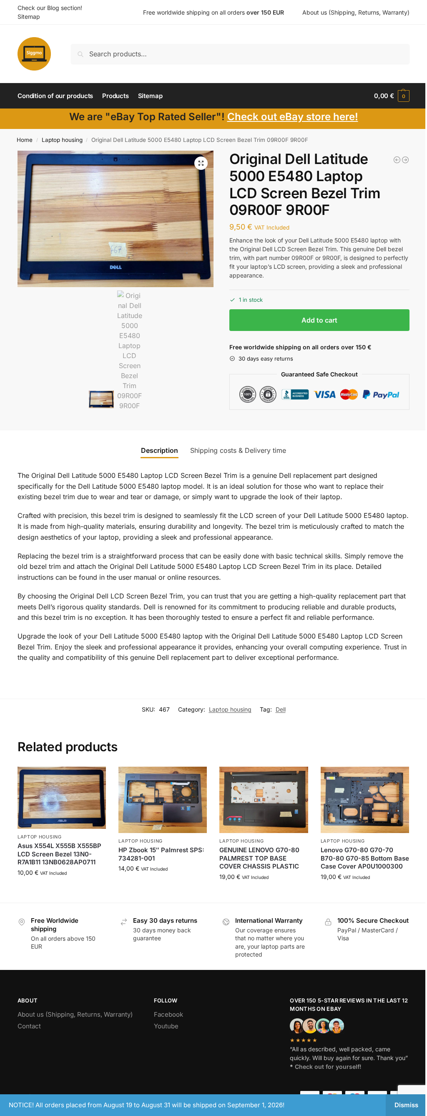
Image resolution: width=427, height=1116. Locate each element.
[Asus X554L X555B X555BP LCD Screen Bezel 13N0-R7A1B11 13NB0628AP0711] (62, 798)
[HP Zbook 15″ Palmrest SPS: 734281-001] (162, 800)
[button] (391, 96)
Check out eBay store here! (292, 117)
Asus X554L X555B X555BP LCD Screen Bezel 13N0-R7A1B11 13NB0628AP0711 (59, 854)
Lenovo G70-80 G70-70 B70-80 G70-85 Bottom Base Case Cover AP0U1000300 (365, 858)
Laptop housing (62, 139)
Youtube (166, 1026)
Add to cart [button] (62, 890)
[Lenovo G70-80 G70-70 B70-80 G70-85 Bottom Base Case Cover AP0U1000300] (365, 800)
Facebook (168, 1014)
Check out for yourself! (328, 1066)
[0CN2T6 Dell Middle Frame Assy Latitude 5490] (405, 160)
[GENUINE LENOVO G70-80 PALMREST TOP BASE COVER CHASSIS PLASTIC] (263, 800)
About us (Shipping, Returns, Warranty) (355, 12)
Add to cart (319, 320)
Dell (281, 709)
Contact (29, 1026)
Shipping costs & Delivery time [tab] (238, 450)
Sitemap (29, 16)
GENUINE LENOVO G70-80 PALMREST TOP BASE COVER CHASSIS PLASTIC (259, 858)
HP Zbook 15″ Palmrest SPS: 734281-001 (161, 854)
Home (25, 139)
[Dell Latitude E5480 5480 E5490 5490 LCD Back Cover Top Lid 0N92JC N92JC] (397, 160)
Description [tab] (159, 450)
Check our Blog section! (50, 7)
